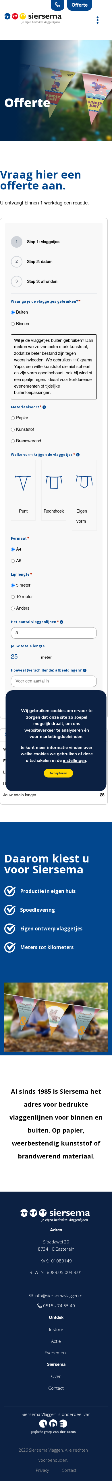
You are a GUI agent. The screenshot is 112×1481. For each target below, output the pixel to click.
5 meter (23, 585)
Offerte (80, 5)
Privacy (42, 1470)
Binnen (22, 324)
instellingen (74, 760)
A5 (18, 561)
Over (56, 1376)
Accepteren (58, 773)
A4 (18, 549)
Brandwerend (28, 441)
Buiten (22, 312)
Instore (56, 1329)
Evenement (56, 1352)
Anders (23, 608)
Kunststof (25, 429)
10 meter (24, 597)
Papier (22, 418)
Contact (56, 1388)
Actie (56, 1341)
